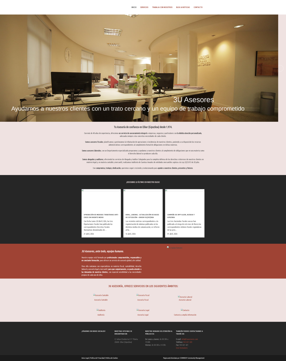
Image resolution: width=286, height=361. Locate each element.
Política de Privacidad (97, 358)
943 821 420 (187, 342)
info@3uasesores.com (190, 339)
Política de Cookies (111, 358)
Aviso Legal (85, 358)
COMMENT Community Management (192, 358)
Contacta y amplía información (185, 315)
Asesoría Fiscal (142, 300)
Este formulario (181, 348)
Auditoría (101, 315)
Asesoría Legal (143, 315)
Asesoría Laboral (185, 300)
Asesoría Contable (101, 300)
